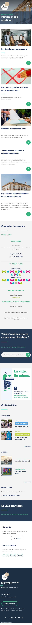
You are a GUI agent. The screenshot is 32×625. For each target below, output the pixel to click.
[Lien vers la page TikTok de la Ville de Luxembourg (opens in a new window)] (21, 555)
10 (18, 271)
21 (14, 274)
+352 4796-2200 (18, 256)
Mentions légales (5, 610)
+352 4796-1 (6, 594)
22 (17, 274)
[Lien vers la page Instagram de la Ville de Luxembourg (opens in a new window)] (11, 555)
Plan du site (21, 608)
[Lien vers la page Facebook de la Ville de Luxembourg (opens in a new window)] (4, 555)
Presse (3, 608)
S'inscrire (17, 538)
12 (24, 280)
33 (20, 274)
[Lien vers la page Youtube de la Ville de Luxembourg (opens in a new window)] (14, 555)
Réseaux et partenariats (11, 608)
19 (16, 283)
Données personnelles (16, 610)
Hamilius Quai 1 (16, 268)
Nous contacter (10, 603)
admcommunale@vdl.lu (10, 597)
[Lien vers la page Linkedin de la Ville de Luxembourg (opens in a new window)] (18, 555)
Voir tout (28, 446)
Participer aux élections (7, 14)
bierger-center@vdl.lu (16, 254)
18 (12, 274)
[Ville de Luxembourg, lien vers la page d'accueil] (5, 10)
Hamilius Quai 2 (16, 277)
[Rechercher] (28, 355)
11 (21, 271)
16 (29, 271)
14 (24, 271)
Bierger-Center (6, 234)
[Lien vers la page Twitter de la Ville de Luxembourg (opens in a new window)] (7, 555)
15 (26, 271)
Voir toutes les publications (11, 495)
